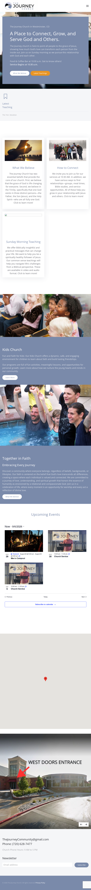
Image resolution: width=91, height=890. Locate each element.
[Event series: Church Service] (69, 554)
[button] (87, 6)
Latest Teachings (40, 73)
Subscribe (82, 865)
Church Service (61, 556)
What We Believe (19, 73)
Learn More (10, 377)
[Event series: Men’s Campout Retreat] (19, 556)
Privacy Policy (40, 883)
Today (46, 597)
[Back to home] (20, 6)
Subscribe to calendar (44, 604)
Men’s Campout (18, 558)
